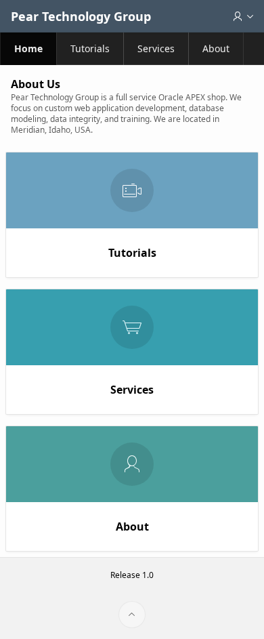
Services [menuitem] (156, 48)
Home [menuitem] (28, 48)
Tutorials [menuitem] (90, 48)
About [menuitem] (215, 48)
